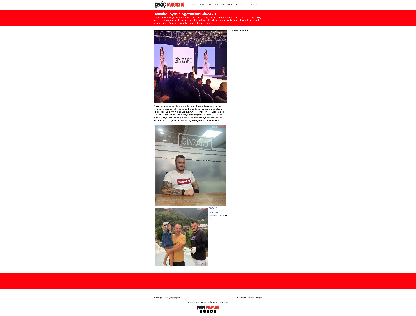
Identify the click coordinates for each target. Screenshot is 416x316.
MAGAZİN (202, 5)
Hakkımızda (241, 298)
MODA (250, 5)
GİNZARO (213, 208)
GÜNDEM (193, 5)
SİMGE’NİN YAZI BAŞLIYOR (218, 302)
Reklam (251, 298)
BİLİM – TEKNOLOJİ (226, 5)
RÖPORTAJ (258, 5)
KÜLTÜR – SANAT (240, 5)
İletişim (259, 298)
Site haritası (192, 302)
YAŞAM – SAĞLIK (213, 5)
